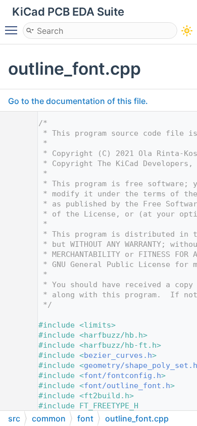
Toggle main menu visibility (13, 30)
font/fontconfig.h (122, 375)
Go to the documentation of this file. (78, 101)
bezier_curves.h (118, 355)
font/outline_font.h (127, 385)
